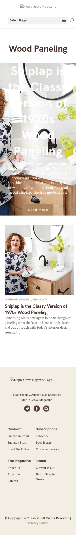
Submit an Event (18, 436)
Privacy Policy (38, 523)
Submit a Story (17, 442)
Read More (38, 210)
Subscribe (42, 436)
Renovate (40, 299)
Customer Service (47, 449)
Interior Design (17, 299)
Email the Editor (18, 449)
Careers (13, 481)
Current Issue (45, 468)
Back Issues (44, 442)
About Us (14, 468)
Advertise (14, 474)
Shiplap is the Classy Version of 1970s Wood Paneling (38, 111)
